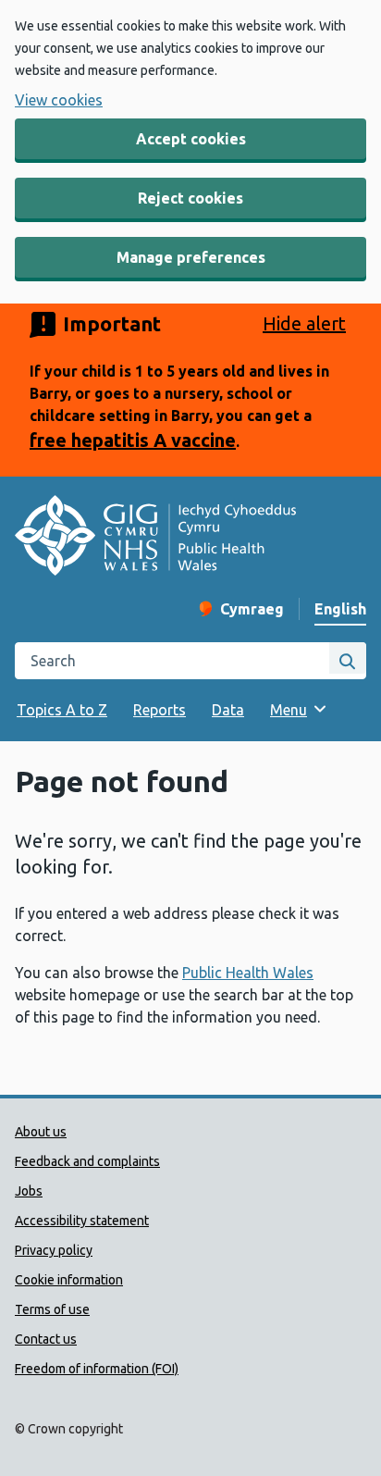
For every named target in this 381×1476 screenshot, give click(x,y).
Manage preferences (191, 257)
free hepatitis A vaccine (133, 440)
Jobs (29, 1191)
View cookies (59, 100)
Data (228, 709)
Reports (159, 709)
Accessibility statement (82, 1220)
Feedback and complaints (87, 1161)
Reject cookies (190, 198)
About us (41, 1131)
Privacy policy (53, 1250)
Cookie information (69, 1279)
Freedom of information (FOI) (96, 1368)
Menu (288, 709)
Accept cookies (191, 138)
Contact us (46, 1339)
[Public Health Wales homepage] (155, 538)
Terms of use (52, 1309)
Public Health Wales (247, 972)
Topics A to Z (62, 709)
